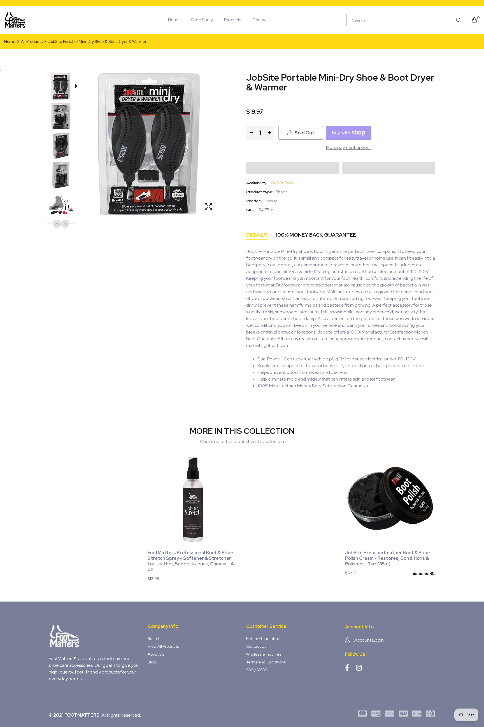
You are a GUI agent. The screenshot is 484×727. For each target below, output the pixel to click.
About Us (156, 654)
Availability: (256, 182)
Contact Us (256, 646)
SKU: (250, 209)
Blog (152, 662)
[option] (63, 87)
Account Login (369, 640)
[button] (292, 168)
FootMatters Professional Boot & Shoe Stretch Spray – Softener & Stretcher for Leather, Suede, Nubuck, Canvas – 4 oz (191, 561)
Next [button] (65, 224)
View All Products (163, 646)
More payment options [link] (348, 147)
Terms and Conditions (266, 662)
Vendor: (253, 200)
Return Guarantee (262, 638)
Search (154, 638)
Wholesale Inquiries (263, 654)
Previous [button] (57, 224)
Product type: (259, 191)
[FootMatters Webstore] (15, 20)
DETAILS (256, 235)
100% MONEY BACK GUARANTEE (316, 235)
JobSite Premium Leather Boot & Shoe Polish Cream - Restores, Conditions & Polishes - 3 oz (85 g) (387, 558)
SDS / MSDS (256, 669)
